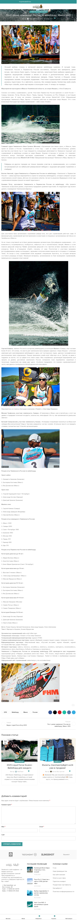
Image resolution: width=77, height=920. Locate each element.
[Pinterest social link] (60, 712)
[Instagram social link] (5, 2)
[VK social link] (14, 2)
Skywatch (66, 854)
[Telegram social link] (16, 2)
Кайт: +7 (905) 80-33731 (10, 889)
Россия (35, 712)
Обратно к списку (38, 724)
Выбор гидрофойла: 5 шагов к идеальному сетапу (41, 893)
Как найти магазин (59, 875)
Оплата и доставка (59, 878)
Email (41, 827)
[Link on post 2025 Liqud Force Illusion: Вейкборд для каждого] (19, 750)
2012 (5, 712)
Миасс (25, 712)
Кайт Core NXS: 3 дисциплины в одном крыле (41, 904)
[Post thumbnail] (30, 871)
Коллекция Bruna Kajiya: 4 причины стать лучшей (42, 870)
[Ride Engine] (29, 854)
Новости (33, 11)
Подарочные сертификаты (62, 885)
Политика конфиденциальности (63, 891)
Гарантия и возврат (59, 881)
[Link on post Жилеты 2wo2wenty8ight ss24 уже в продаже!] (57, 750)
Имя (3, 827)
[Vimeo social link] (9, 2)
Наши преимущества (60, 871)
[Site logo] (38, 6)
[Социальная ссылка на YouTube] (7, 2)
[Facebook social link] (2, 2)
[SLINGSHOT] (47, 854)
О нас (55, 868)
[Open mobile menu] (2, 6)
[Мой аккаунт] (75, 6)
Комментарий (6, 805)
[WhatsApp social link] (11, 2)
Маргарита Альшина (36, 19)
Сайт (3, 835)
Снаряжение (19, 761)
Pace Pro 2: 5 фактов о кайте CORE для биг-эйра (41, 881)
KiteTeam (20, 771)
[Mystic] (10, 854)
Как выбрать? (57, 888)
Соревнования (42, 11)
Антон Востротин (58, 771)
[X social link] (55, 712)
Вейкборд (15, 712)
